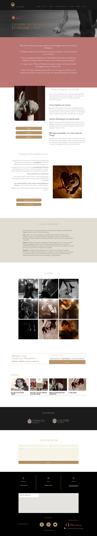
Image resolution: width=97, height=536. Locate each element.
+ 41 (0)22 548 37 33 (23, 485)
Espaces (51, 6)
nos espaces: (48, 413)
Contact (84, 6)
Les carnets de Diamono (61, 6)
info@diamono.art (48, 485)
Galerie (38, 6)
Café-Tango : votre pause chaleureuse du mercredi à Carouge (38, 393)
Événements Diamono (78, 358)
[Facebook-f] (42, 524)
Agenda (78, 6)
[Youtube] (55, 524)
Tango (43, 6)
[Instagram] (48, 524)
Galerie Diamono (55, 358)
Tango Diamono (65, 358)
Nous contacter (48, 440)
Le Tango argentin (72, 392)
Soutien (72, 6)
